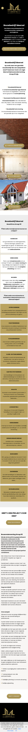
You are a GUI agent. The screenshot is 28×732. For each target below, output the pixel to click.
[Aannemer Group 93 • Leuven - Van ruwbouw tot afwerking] (14, 8)
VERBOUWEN (14, 258)
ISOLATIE (14, 389)
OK (16, 731)
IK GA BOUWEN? (15, 207)
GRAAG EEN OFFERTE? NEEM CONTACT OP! (14, 49)
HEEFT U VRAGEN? (14, 696)
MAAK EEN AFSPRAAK (14, 522)
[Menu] (2, 8)
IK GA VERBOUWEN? (15, 176)
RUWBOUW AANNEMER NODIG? (15, 145)
